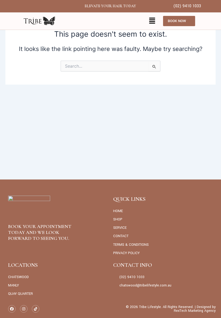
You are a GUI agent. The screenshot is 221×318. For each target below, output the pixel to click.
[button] (152, 21)
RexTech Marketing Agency (195, 310)
